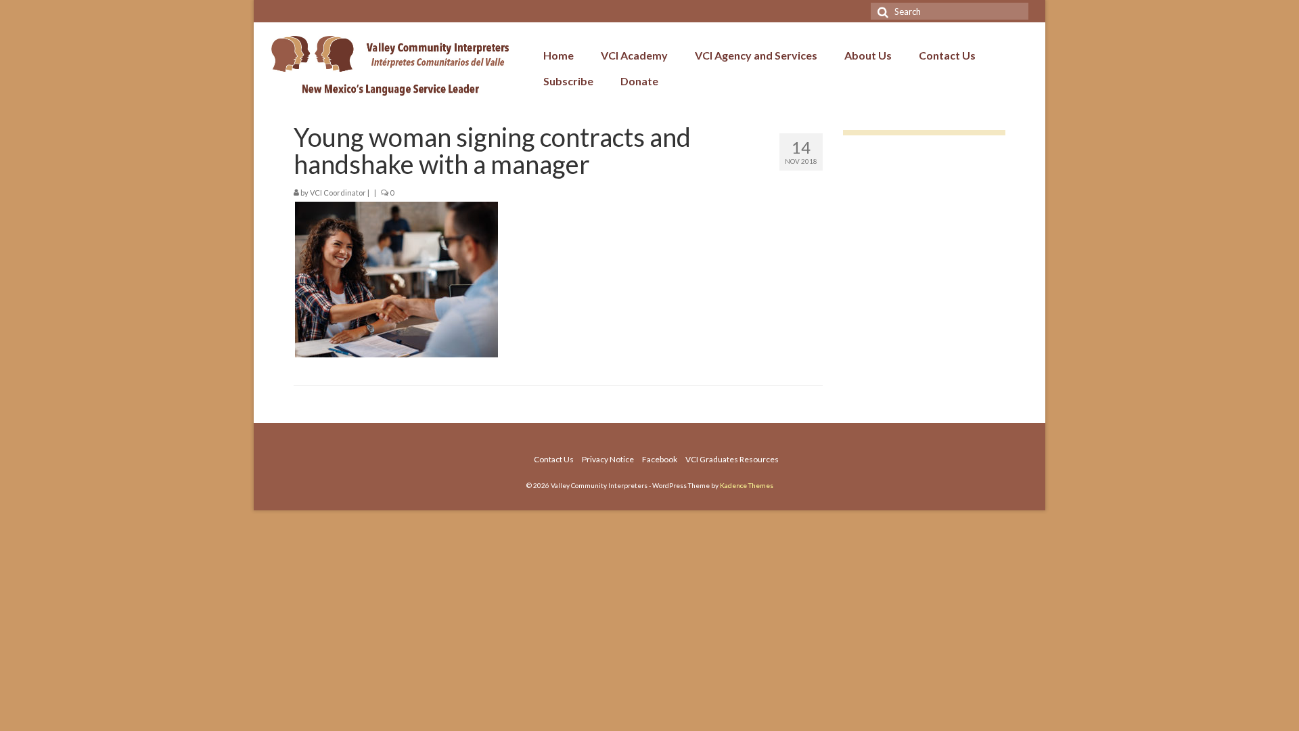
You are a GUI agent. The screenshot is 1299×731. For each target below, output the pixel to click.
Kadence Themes (746, 485)
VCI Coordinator (338, 192)
